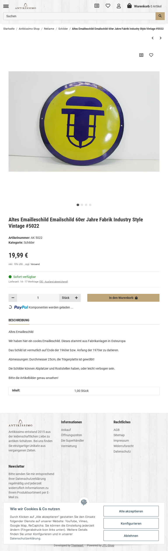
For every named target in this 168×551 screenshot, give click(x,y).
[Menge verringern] (13, 298)
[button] (119, 6)
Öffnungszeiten (71, 435)
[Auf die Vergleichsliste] (141, 55)
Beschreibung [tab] (19, 320)
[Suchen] (160, 16)
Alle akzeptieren (131, 511)
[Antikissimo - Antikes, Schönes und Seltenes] (25, 6)
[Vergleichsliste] (96, 6)
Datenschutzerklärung (31, 478)
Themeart (77, 545)
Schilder (29, 242)
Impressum (121, 440)
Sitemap (119, 435)
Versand (35, 264)
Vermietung (69, 446)
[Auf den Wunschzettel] (151, 55)
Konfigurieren (131, 523)
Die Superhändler (72, 440)
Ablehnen (131, 535)
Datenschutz (122, 451)
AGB (117, 430)
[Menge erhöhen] (76, 298)
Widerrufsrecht (124, 446)
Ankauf (66, 430)
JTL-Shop (108, 545)
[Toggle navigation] (6, 6)
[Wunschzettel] (108, 6)
